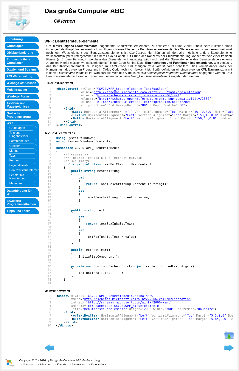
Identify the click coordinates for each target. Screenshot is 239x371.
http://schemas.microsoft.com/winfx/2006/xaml (138, 95)
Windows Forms (18, 96)
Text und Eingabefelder (18, 134)
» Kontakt (60, 364)
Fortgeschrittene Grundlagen (18, 61)
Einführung (15, 39)
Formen (14, 160)
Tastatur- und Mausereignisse (18, 105)
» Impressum (77, 364)
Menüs (13, 150)
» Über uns (44, 364)
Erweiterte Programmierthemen (21, 202)
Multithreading (17, 89)
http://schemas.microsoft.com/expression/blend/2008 (144, 102)
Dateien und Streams (21, 69)
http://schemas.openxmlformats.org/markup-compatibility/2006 (154, 98)
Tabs (12, 155)
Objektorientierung (20, 52)
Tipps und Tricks (18, 211)
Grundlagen (15, 46)
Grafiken (15, 145)
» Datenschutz (97, 364)
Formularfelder (19, 141)
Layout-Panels (19, 165)
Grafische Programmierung (19, 115)
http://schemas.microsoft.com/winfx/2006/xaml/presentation (147, 92)
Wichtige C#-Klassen (21, 83)
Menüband (16, 183)
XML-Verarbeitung (19, 76)
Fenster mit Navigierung (17, 176)
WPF (10, 123)
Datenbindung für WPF (19, 192)
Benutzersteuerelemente (23, 170)
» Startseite (27, 364)
